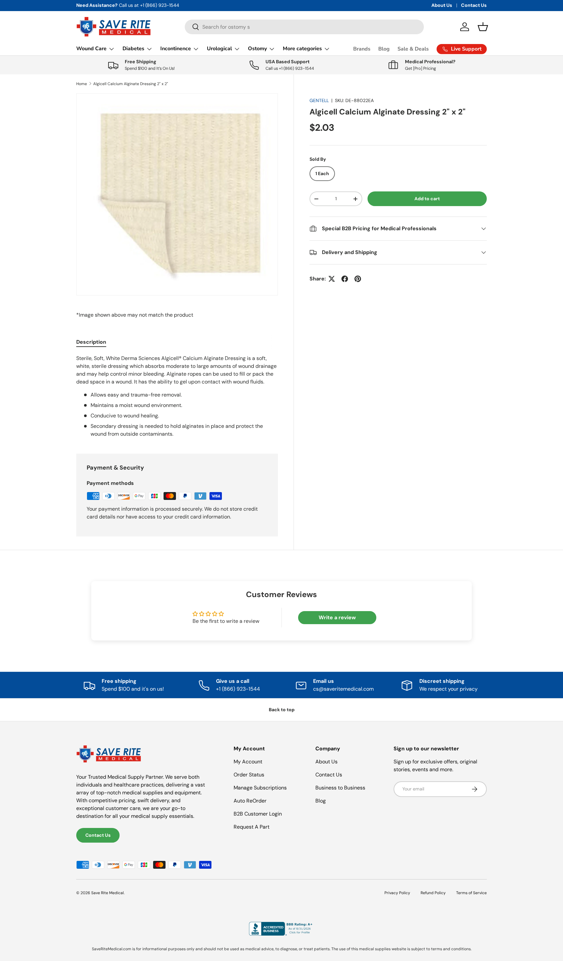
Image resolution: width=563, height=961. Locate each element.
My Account (248, 761)
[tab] (91, 342)
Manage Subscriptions (260, 787)
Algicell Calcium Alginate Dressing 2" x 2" (130, 83)
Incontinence (175, 48)
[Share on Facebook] (344, 278)
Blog (384, 49)
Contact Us (474, 5)
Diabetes (133, 48)
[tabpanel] (177, 396)
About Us (441, 5)
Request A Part (251, 826)
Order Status (249, 774)
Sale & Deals (413, 49)
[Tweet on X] (331, 278)
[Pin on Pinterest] (357, 278)
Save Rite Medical (107, 892)
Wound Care (91, 48)
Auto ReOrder (250, 800)
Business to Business (340, 787)
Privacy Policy (397, 892)
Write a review (337, 617)
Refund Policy (433, 892)
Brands (361, 49)
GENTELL (319, 100)
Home (81, 83)
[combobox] (304, 27)
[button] (483, 27)
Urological (219, 48)
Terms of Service (471, 892)
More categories (302, 48)
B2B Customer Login (258, 813)
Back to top (282, 710)
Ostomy (257, 48)
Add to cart (427, 199)
